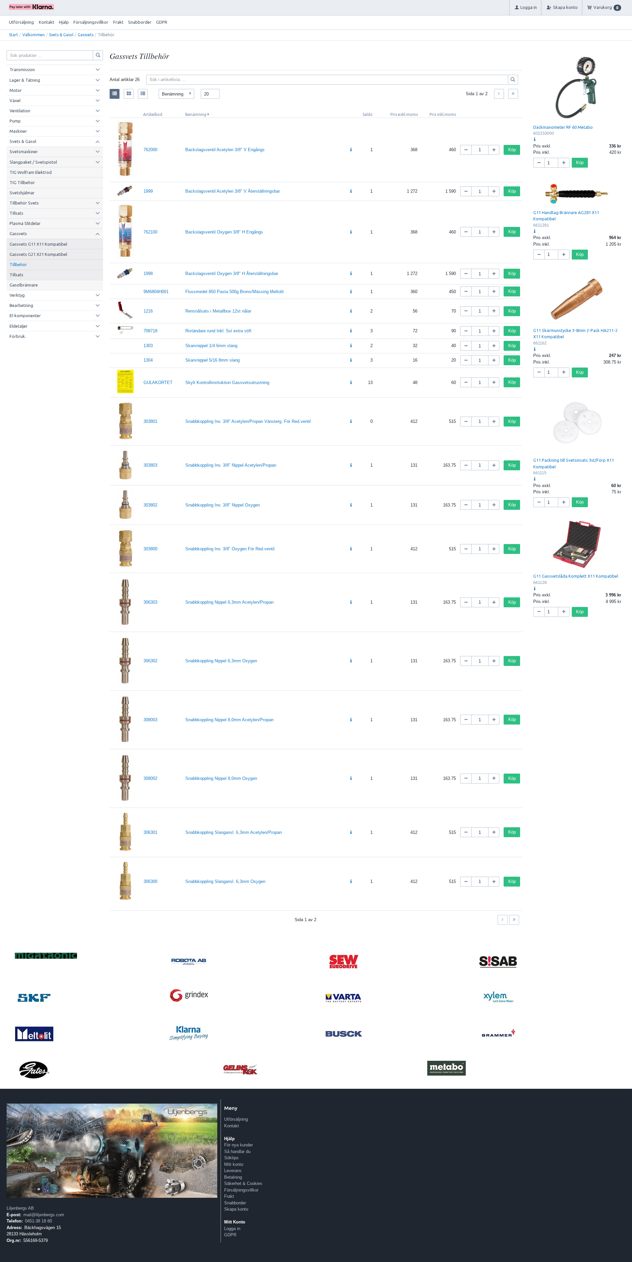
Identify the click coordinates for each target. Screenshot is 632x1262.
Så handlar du (237, 1151)
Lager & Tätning (25, 80)
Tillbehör (18, 264)
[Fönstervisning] (129, 94)
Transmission (22, 69)
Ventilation (20, 110)
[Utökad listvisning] (143, 94)
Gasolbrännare (24, 285)
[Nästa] (499, 94)
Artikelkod (152, 114)
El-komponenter (25, 315)
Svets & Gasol (61, 35)
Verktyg (17, 295)
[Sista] (513, 94)
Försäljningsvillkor (90, 22)
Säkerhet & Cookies (243, 1183)
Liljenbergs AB (20, 1208)
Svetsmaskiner (24, 151)
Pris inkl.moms (443, 114)
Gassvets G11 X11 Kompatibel (38, 244)
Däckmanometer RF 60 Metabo (563, 127)
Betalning (233, 1177)
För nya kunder (238, 1144)
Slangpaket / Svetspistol (33, 162)
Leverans (233, 1170)
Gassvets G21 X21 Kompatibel (38, 254)
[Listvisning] (114, 94)
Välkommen (33, 35)
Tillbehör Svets (24, 203)
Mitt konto (233, 1164)
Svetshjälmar (22, 192)
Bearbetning (21, 305)
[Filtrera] (513, 80)
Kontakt (46, 22)
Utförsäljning (21, 22)
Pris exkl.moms (404, 114)
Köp (512, 149)
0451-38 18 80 (38, 1221)
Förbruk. (18, 336)
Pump (15, 121)
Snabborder (139, 22)
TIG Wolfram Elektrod (31, 172)
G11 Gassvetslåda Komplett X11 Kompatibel (575, 576)
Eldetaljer (19, 326)
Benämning (195, 114)
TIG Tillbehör (22, 182)
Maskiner (18, 131)
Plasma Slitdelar (25, 223)
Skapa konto (236, 1209)
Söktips (231, 1157)
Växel (15, 100)
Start (13, 35)
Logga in (232, 1228)
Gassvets (85, 35)
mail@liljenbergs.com (43, 1214)
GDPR (161, 22)
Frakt (118, 22)
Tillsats (16, 213)
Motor (16, 90)
